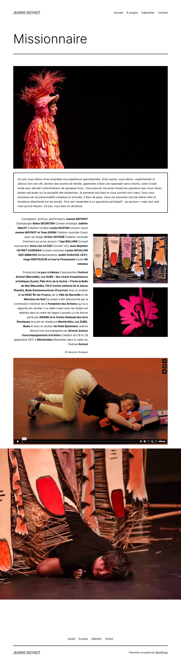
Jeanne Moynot (26, 12)
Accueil (118, 12)
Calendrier (147, 12)
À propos (132, 12)
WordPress (162, 652)
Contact (163, 12)
